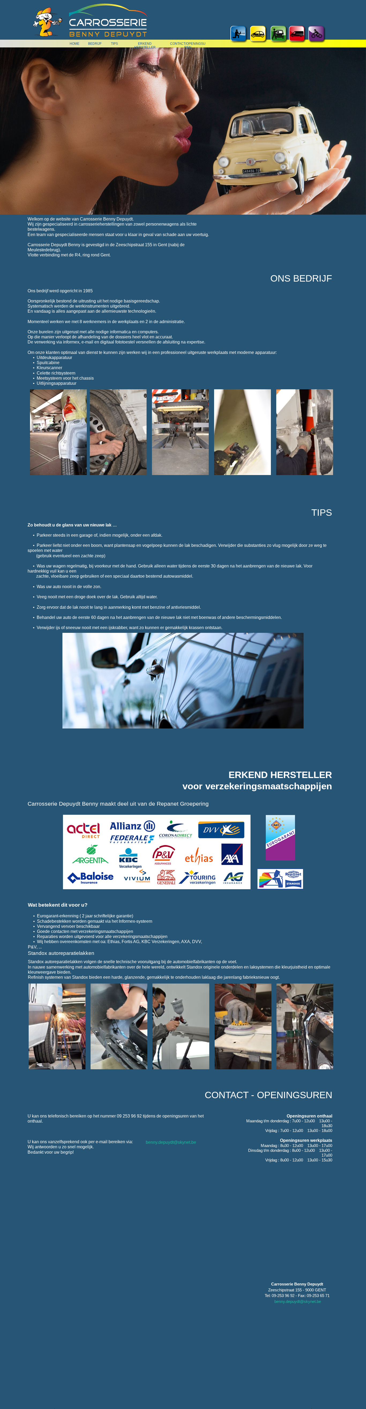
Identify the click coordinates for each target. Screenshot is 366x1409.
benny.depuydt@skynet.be (171, 1142)
